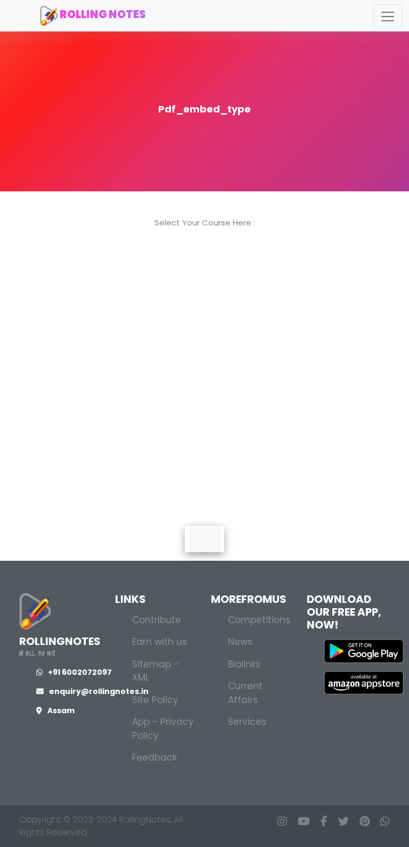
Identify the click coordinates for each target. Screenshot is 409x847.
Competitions (259, 620)
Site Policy (155, 699)
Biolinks (244, 664)
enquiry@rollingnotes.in (99, 691)
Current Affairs (245, 693)
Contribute (156, 620)
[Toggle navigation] (388, 15)
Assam (61, 710)
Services (247, 721)
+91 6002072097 (80, 672)
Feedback (154, 757)
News (240, 641)
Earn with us (159, 641)
